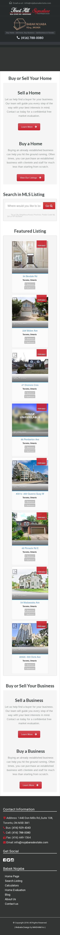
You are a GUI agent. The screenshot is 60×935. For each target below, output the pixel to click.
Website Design (22, 927)
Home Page (12, 876)
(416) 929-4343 (21, 827)
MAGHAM (37, 927)
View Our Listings (28, 177)
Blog (7, 894)
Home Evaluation (15, 890)
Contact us (11, 903)
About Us (10, 899)
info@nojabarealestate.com (38, 3)
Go (48, 206)
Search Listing (13, 880)
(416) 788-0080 (32, 37)
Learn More (27, 127)
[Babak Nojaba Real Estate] (30, 24)
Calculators (12, 885)
